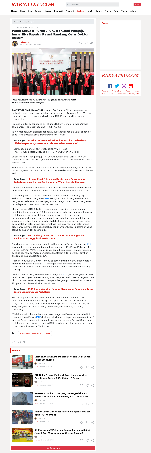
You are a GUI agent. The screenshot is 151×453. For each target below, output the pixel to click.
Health (90, 11)
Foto (116, 11)
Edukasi (80, 11)
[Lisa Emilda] (35, 382)
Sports (99, 11)
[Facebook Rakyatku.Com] (110, 86)
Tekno (38, 11)
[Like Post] (81, 43)
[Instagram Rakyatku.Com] (124, 86)
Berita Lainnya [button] (53, 448)
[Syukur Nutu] (15, 43)
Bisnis (22, 11)
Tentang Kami (117, 91)
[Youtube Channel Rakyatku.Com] (131, 86)
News (14, 11)
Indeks (133, 11)
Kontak (111, 94)
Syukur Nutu (24, 42)
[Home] (33, 4)
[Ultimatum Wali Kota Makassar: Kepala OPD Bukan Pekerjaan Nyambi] (22, 362)
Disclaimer (122, 94)
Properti (70, 11)
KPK (49, 152)
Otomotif (58, 11)
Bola (30, 11)
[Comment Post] (87, 367)
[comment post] (86, 43)
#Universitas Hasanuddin (30, 334)
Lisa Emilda (41, 382)
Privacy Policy (134, 94)
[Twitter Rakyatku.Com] (117, 86)
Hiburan (47, 11)
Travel (108, 11)
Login (138, 4)
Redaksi (105, 91)
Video (124, 11)
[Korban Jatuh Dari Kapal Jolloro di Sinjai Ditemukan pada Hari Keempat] (22, 417)
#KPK (48, 334)
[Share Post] (91, 43)
